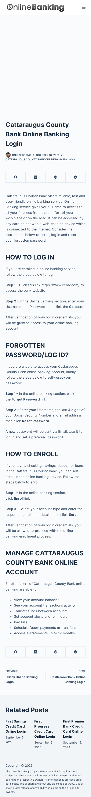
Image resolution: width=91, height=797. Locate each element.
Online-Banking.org (20, 771)
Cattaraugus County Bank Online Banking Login (40, 159)
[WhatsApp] (75, 177)
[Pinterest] (55, 177)
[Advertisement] (45, 62)
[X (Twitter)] (36, 177)
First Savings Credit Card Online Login (16, 726)
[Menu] (83, 7)
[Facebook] (16, 177)
